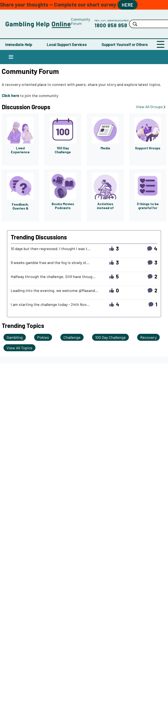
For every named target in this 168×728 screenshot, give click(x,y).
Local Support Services (67, 44)
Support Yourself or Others (125, 44)
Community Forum (80, 21)
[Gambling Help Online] (38, 24)
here (127, 4)
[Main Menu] (160, 44)
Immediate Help (18, 44)
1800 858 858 (110, 25)
